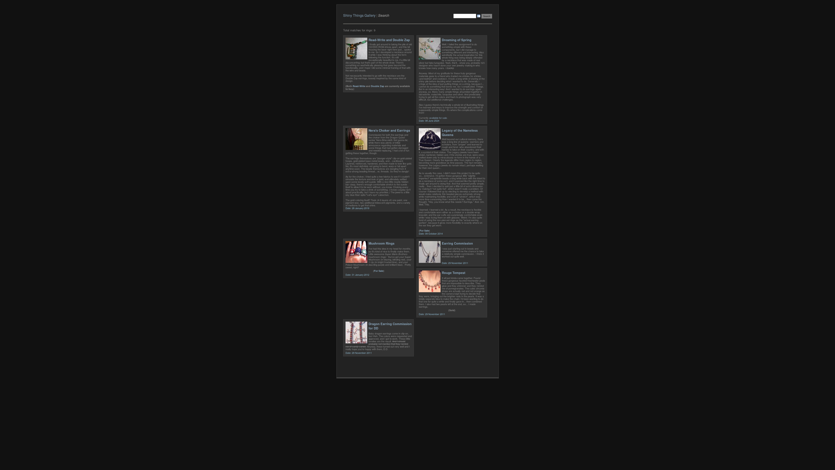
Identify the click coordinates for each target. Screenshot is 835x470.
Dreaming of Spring (456, 40)
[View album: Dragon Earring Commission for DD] (356, 342)
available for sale (438, 117)
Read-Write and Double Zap (389, 40)
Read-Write (359, 86)
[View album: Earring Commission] (430, 262)
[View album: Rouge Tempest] (430, 291)
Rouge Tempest (453, 272)
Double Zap (377, 86)
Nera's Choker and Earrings (389, 130)
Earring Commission (457, 243)
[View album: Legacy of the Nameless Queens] (430, 149)
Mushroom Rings (381, 243)
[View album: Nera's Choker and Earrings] (356, 149)
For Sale (424, 230)
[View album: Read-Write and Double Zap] (356, 58)
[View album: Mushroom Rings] (356, 262)
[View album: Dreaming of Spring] (430, 58)
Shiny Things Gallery (359, 15)
